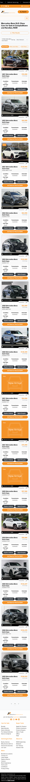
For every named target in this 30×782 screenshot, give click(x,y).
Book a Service (5, 742)
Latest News (4, 757)
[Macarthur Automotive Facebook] (2, 6)
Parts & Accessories (7, 745)
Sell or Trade (19, 732)
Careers (3, 761)
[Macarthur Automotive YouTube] (6, 6)
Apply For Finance (21, 726)
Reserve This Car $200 (16, 93)
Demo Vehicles (5, 730)
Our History (19, 745)
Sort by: (13, 39)
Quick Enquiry (22, 89)
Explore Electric (5, 759)
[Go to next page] (18, 703)
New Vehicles (5, 728)
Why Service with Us (7, 744)
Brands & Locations (6, 754)
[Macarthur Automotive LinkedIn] (8, 6)
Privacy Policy (5, 768)
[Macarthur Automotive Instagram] (4, 6)
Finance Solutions (21, 728)
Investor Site (19, 747)
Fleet (17, 735)
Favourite (21, 71)
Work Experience (6, 763)
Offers (18, 734)
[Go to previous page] (11, 703)
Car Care (3, 747)
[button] (27, 18)
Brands (3, 726)
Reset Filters (5, 46)
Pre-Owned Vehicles (7, 732)
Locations (26, 6)
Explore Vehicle (8, 89)
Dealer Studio (11, 780)
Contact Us (4, 755)
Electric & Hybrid (6, 734)
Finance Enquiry (20, 730)
